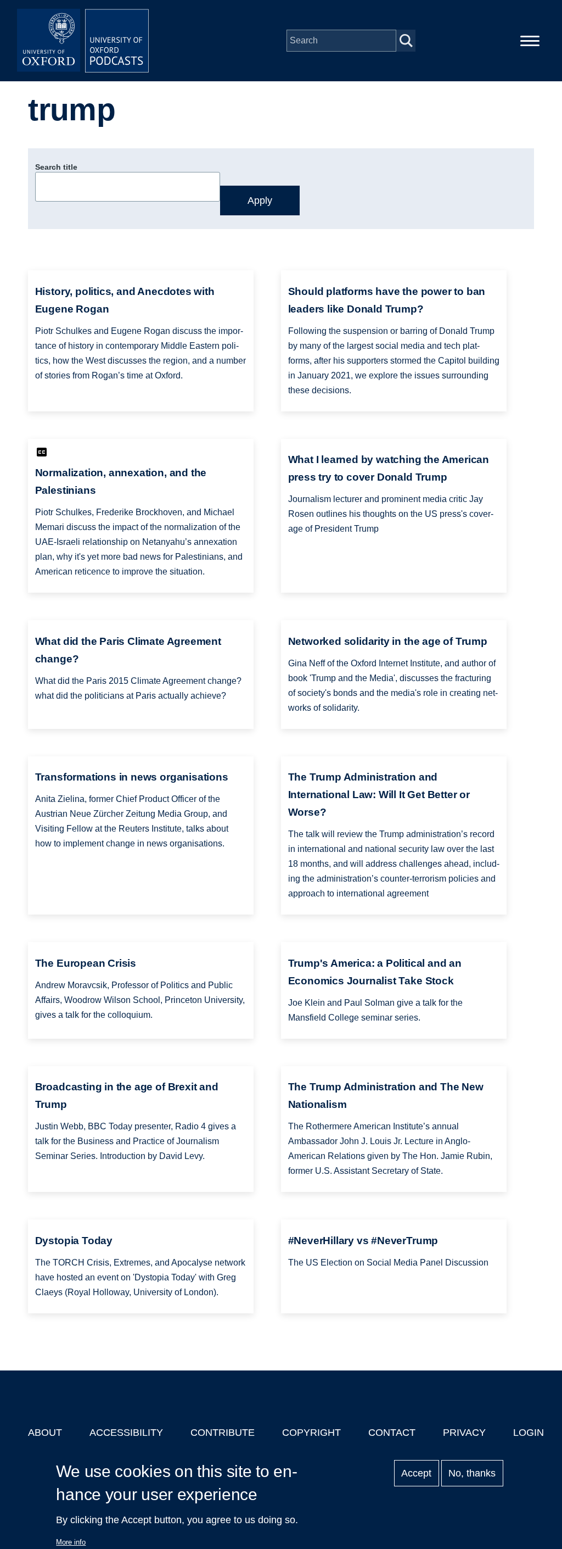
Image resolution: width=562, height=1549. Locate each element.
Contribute (222, 1432)
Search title (56, 167)
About (45, 1432)
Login (528, 1432)
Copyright (311, 1432)
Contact (391, 1432)
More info (71, 1542)
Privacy (464, 1432)
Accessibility (126, 1432)
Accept (416, 1473)
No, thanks (472, 1473)
